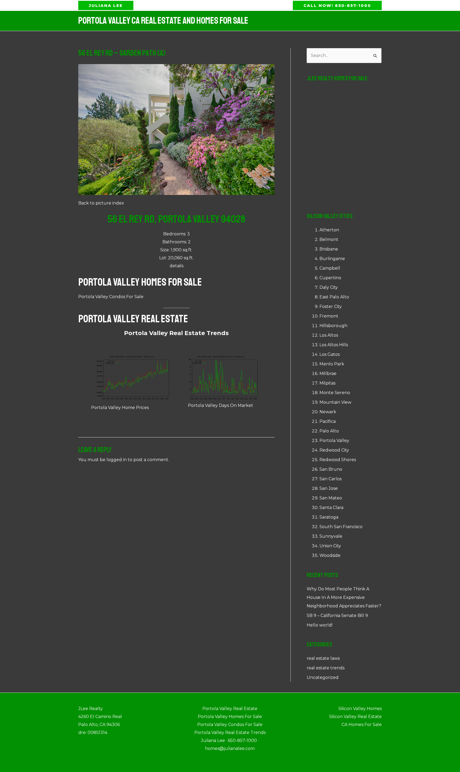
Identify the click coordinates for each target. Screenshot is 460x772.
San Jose (328, 488)
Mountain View (335, 402)
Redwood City (334, 450)
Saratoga (328, 517)
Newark (327, 411)
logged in (116, 459)
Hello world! (319, 625)
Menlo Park (331, 363)
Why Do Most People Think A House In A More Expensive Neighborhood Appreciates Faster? (344, 597)
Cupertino (330, 277)
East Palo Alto (334, 296)
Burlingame (332, 258)
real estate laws (323, 658)
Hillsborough (333, 325)
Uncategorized (323, 677)
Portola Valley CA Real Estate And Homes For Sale (163, 21)
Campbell (329, 268)
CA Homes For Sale (362, 724)
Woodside (329, 555)
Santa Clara (331, 507)
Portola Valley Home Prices (120, 407)
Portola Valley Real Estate (133, 319)
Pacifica (327, 421)
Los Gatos (329, 354)
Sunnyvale (330, 536)
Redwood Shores (337, 459)
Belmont (328, 239)
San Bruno (330, 469)
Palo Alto (329, 430)
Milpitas (327, 383)
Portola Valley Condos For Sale (110, 296)
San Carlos (330, 478)
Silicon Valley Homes (360, 708)
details (176, 265)
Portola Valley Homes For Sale (140, 282)
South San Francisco (341, 526)
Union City (330, 545)
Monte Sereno (334, 392)
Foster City (330, 306)
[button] (105, 5)
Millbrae (327, 373)
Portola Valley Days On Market (220, 405)
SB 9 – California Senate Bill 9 (337, 615)
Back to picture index (101, 203)
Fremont (328, 316)
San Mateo (330, 497)
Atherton (329, 229)
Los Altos (328, 335)
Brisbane (328, 249)
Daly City (328, 287)
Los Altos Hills (333, 344)
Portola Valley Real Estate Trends (176, 333)
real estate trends (325, 667)
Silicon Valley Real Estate (355, 716)
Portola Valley (334, 440)
